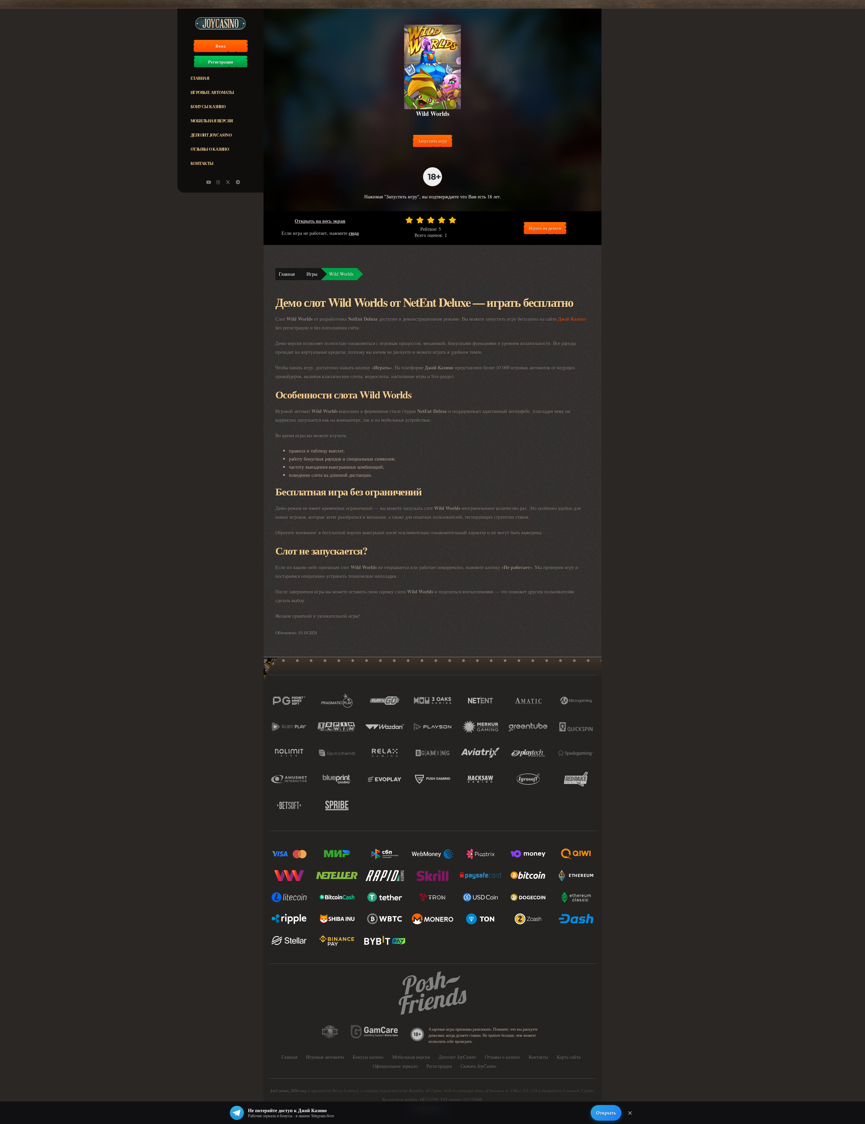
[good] (441, 220)
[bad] (409, 220)
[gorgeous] (452, 220)
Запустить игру (432, 141)
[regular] (431, 220)
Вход (221, 46)
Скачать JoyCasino (478, 1066)
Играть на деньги (545, 228)
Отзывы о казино (210, 149)
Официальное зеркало (395, 1066)
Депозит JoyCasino (211, 135)
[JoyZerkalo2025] (238, 182)
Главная (200, 78)
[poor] (420, 220)
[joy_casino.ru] (218, 182)
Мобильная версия (212, 121)
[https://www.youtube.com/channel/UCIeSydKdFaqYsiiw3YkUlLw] (208, 182)
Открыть (606, 1112)
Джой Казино (572, 319)
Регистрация (220, 62)
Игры (311, 274)
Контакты (202, 163)
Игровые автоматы (212, 92)
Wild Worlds (341, 274)
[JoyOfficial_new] (228, 182)
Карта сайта (568, 1057)
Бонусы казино (208, 106)
